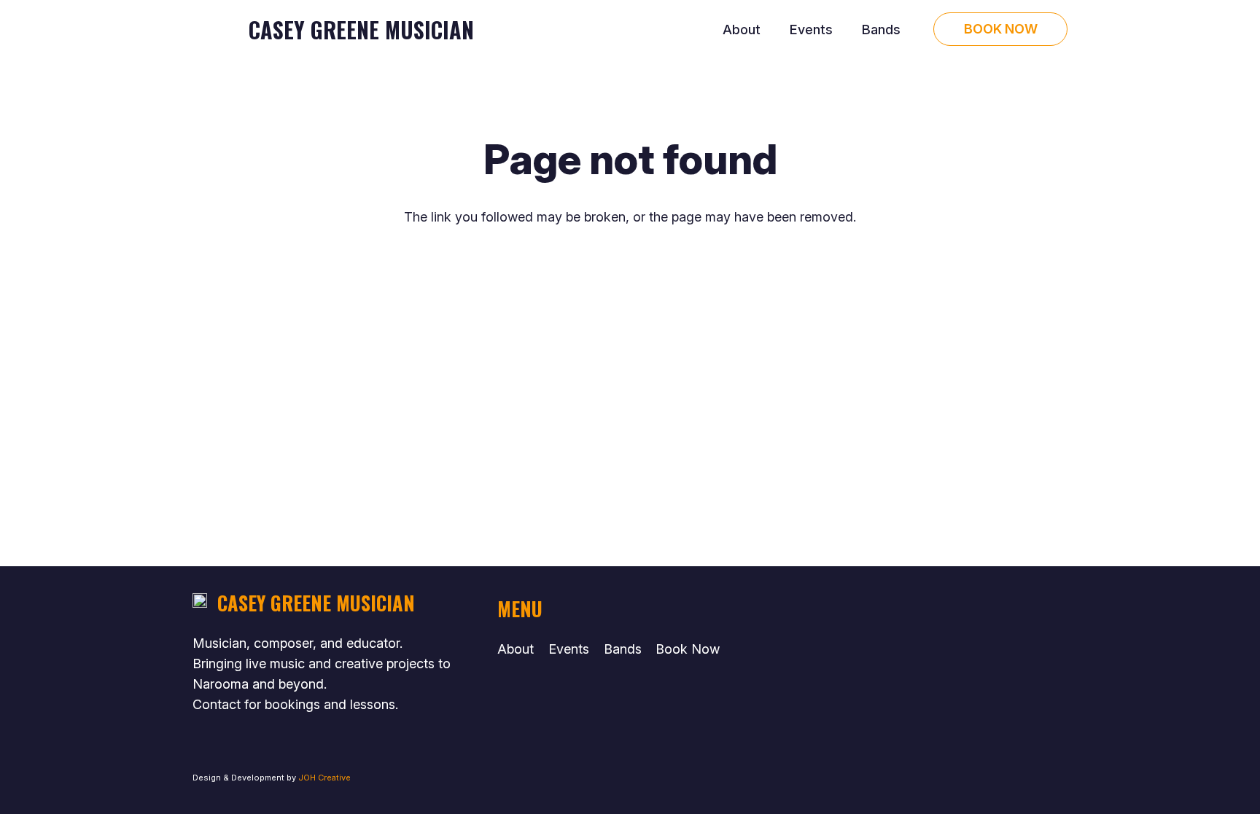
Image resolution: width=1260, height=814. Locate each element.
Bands (623, 649)
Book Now (688, 649)
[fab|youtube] (896, 609)
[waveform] (212, 29)
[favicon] (199, 603)
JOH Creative (324, 777)
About (515, 649)
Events (568, 649)
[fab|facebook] (895, 651)
